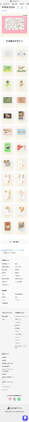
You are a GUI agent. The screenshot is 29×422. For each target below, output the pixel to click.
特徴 (3, 294)
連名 (16, 297)
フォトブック (6, 4)
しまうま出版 (18, 334)
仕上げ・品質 (18, 266)
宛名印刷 (17, 269)
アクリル (17, 340)
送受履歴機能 (5, 303)
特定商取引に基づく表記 (7, 363)
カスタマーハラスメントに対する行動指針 (8, 370)
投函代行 (4, 272)
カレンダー (17, 337)
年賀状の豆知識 (5, 278)
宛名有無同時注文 (19, 294)
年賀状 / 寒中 (14, 4)
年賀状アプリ (5, 281)
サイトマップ (5, 389)
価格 (16, 263)
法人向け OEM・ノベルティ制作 (21, 347)
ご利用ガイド (18, 275)
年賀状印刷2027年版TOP (7, 250)
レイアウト (17, 300)
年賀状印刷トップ (6, 263)
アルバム (22, 4)
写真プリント (18, 319)
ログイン (4, 319)
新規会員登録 (5, 316)
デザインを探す (20, 250)
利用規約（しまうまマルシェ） (8, 382)
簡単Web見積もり (6, 266)
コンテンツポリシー (6, 386)
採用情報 (4, 360)
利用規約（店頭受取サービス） (8, 378)
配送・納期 (4, 269)
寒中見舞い (17, 328)
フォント (4, 300)
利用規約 (4, 374)
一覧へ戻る (4, 11)
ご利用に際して (5, 284)
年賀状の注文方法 (19, 278)
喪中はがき (17, 325)
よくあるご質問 (18, 281)
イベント (4, 275)
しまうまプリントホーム (20, 316)
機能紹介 (17, 272)
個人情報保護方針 (6, 366)
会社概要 (4, 357)
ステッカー (17, 343)
